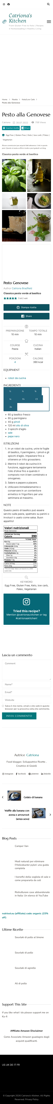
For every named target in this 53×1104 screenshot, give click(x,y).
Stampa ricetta (28, 307)
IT (15, 1064)
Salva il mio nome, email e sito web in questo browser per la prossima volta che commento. (27, 707)
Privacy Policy (31, 1099)
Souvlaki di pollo (24, 952)
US (3, 1064)
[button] (5, 298)
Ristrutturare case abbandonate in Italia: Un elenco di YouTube (32, 894)
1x (10, 399)
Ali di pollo (21, 983)
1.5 (36, 399)
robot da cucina (17, 378)
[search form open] (48, 4)
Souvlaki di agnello (25, 968)
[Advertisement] (26, 62)
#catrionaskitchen (26, 618)
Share (27, 128)
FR (18, 1064)
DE (11, 1064)
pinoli (17, 421)
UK (7, 1064)
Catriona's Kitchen (20, 18)
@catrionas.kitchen (28, 614)
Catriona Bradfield (22, 288)
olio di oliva (22, 425)
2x (11, 406)
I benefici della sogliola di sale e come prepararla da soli (32, 878)
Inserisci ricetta (12, 128)
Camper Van (21, 846)
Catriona (6, 122)
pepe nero (14, 436)
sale (10, 432)
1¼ (23, 399)
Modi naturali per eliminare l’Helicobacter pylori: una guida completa (32, 865)
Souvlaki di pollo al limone (29, 937)
